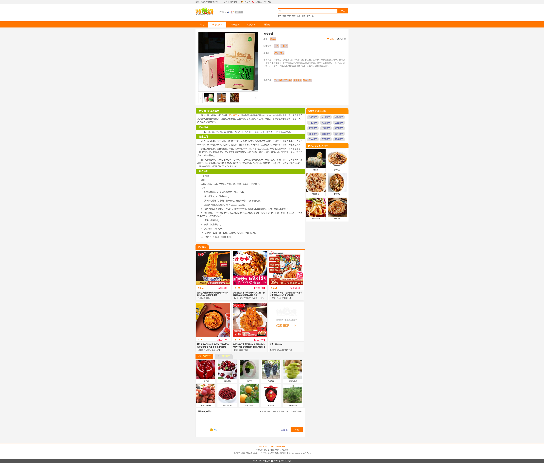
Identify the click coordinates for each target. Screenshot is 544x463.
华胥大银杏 (249, 406)
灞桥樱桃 (227, 381)
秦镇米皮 (337, 170)
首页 (202, 25)
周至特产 (339, 117)
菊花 (289, 16)
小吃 (277, 46)
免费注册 (233, 2)
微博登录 (258, 2)
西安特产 (207, 356)
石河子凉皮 (316, 219)
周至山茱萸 (227, 406)
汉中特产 (313, 139)
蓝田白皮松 (293, 406)
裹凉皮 (315, 170)
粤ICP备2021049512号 (282, 461)
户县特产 (313, 123)
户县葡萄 (271, 381)
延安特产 (326, 134)
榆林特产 (339, 134)
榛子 (308, 16)
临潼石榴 (205, 381)
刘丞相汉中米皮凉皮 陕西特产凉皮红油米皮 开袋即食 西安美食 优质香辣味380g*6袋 (213, 347)
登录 (225, 2)
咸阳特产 (326, 128)
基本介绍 (278, 80)
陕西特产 (226, 356)
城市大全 (267, 2)
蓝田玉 (249, 381)
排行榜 (267, 25)
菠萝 (284, 16)
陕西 (282, 53)
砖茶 (294, 16)
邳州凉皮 (315, 194)
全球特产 (216, 25)
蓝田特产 (326, 117)
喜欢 (332, 39)
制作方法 (307, 80)
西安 (276, 53)
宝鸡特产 (313, 128)
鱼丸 (313, 16)
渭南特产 (339, 128)
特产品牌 (235, 25)
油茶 (298, 16)
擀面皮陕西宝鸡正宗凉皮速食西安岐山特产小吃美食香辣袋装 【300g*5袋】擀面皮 (249, 347)
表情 (216, 430)
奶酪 (303, 16)
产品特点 (288, 80)
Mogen (273, 39)
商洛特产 (339, 139)
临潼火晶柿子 (205, 406)
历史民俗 (297, 80)
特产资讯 (251, 25)
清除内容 (285, 430)
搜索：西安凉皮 (276, 344)
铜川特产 (313, 134)
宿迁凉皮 (337, 194)
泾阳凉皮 (337, 219)
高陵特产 (326, 123)
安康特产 (326, 139)
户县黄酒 (271, 406)
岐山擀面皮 (234, 115)
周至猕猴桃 (293, 381)
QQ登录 (247, 2)
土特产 (284, 46)
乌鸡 (279, 16)
